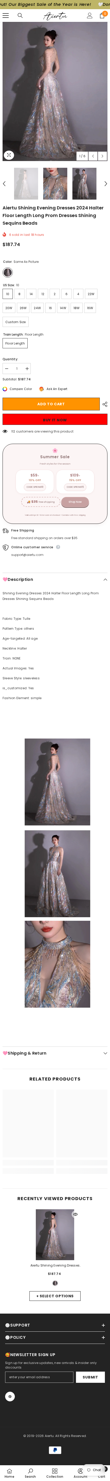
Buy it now (55, 420)
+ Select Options (55, 1296)
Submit (90, 1377)
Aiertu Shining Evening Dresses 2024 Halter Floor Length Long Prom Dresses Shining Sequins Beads (55, 1265)
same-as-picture (55, 1283)
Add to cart (51, 404)
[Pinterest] (10, 1396)
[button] (93, 156)
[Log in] (90, 15)
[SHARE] (103, 404)
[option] (55, 91)
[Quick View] (75, 1214)
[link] (28, 1163)
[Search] (20, 15)
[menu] (6, 15)
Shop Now (75, 502)
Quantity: (10, 359)
